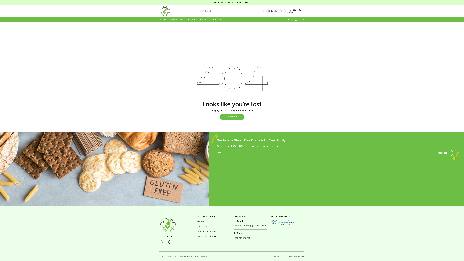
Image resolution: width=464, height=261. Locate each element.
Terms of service (296, 256)
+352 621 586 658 (295, 11)
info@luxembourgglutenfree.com (250, 226)
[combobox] (232, 11)
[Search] (203, 11)
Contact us (202, 226)
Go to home (232, 116)
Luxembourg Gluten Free (177, 256)
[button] (299, 19)
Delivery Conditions (206, 236)
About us (201, 222)
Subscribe (442, 153)
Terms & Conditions (206, 231)
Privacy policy (280, 256)
